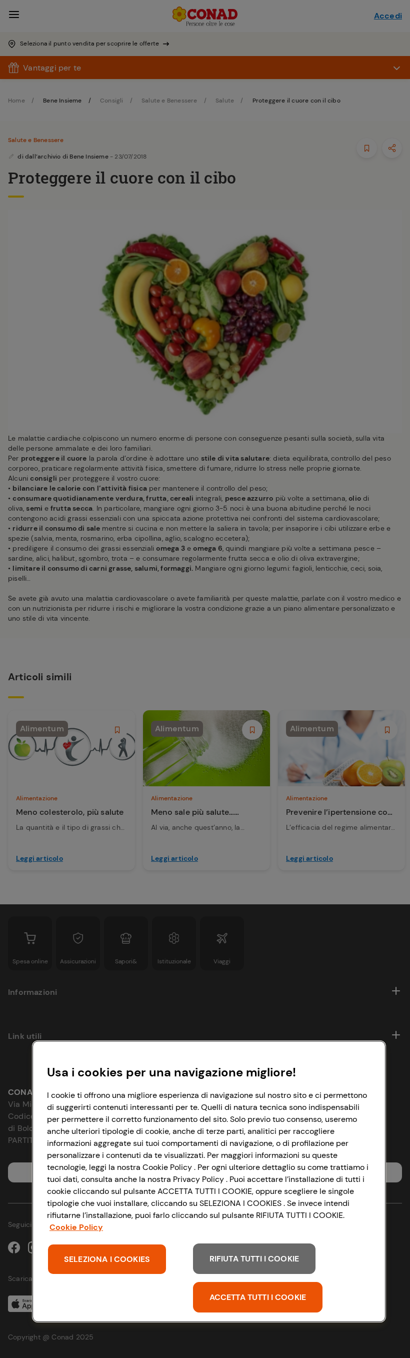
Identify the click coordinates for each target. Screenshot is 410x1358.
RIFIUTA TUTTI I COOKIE (255, 1258)
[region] (209, 1181)
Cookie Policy (76, 1227)
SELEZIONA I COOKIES (107, 1259)
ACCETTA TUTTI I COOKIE (258, 1297)
